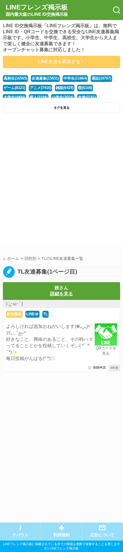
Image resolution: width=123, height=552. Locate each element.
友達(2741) (87, 97)
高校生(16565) (15, 78)
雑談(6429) (65, 88)
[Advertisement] (61, 180)
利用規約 (61, 535)
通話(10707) (101, 78)
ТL (45, 314)
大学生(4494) (14, 97)
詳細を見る (61, 293)
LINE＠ (32, 314)
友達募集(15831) (45, 78)
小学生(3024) (63, 97)
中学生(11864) (75, 78)
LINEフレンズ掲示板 (37, 10)
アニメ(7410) (40, 88)
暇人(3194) (38, 97)
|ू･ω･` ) (14, 303)
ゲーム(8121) (14, 88)
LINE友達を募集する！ (61, 61)
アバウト (20, 535)
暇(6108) (85, 88)
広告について (102, 535)
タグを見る (62, 107)
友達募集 (14, 314)
